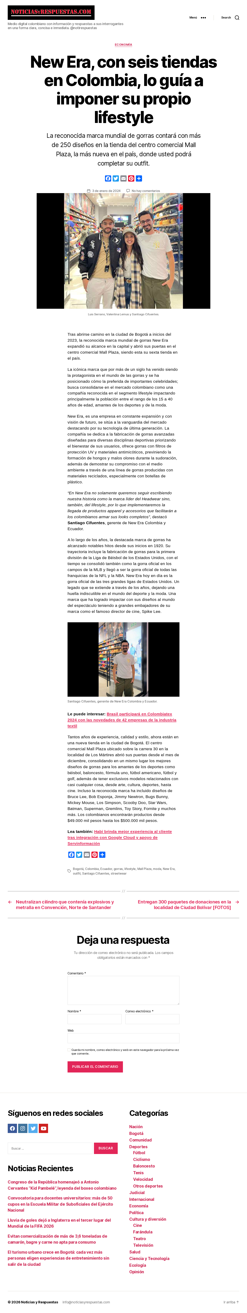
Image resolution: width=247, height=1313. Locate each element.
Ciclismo (141, 1159)
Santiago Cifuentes (95, 873)
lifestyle (130, 869)
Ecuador (106, 869)
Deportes (138, 1146)
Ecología (137, 1265)
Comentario (77, 973)
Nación (135, 1126)
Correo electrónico (139, 1011)
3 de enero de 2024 (106, 191)
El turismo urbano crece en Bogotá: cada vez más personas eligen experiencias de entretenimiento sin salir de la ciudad (58, 1258)
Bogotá (78, 869)
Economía (123, 44)
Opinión (136, 1271)
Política (136, 1212)
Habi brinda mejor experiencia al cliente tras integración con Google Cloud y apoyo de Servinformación (120, 837)
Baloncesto (144, 1166)
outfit (76, 873)
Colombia (92, 869)
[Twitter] (33, 1128)
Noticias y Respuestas (39, 1302)
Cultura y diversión (147, 1219)
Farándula (142, 1232)
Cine (137, 1225)
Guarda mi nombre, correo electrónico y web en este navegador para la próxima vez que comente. (125, 1051)
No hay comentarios (146, 191)
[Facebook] (108, 179)
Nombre (74, 1011)
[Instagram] (22, 1128)
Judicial (137, 1192)
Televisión (143, 1245)
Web (71, 1030)
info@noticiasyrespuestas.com (86, 1302)
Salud (134, 1252)
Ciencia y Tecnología (149, 1258)
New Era (169, 869)
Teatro (139, 1238)
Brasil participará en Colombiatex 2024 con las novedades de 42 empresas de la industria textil (122, 720)
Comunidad (140, 1140)
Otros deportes (148, 1186)
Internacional (141, 1199)
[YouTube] (43, 1128)
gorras (118, 869)
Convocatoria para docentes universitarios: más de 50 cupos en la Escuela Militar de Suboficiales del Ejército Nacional (60, 1204)
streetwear (118, 873)
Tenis (138, 1172)
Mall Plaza (144, 869)
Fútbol (139, 1152)
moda (157, 869)
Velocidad (143, 1179)
